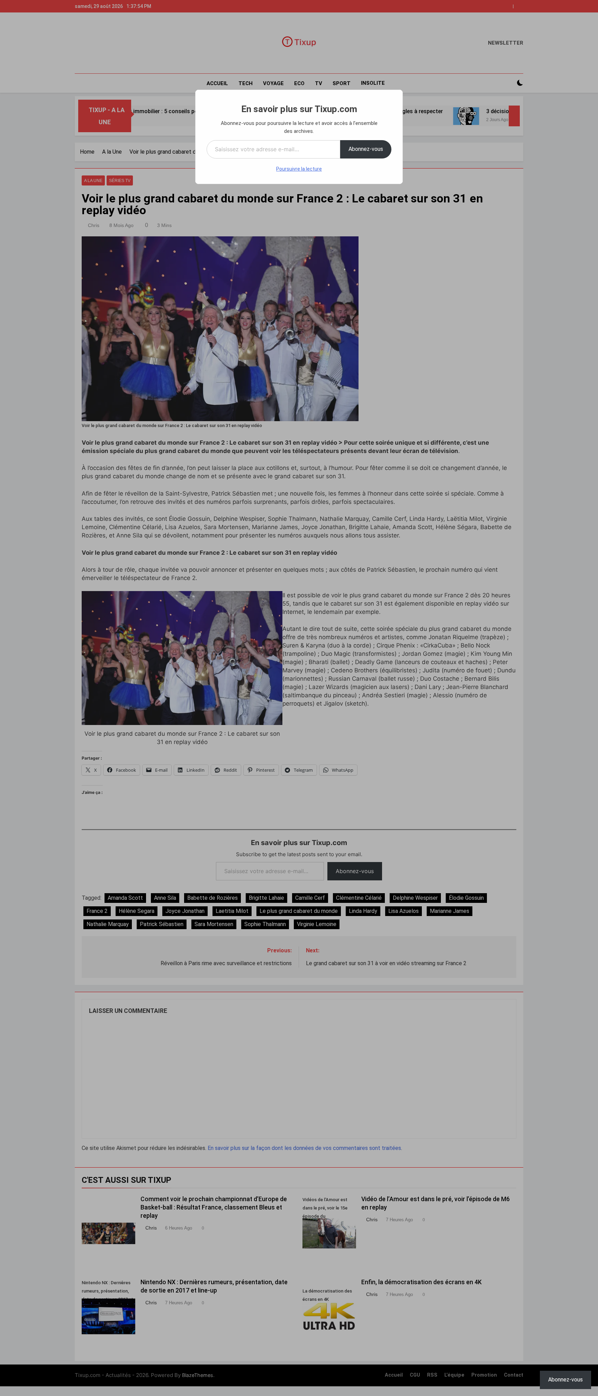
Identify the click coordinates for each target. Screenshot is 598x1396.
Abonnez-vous (365, 149)
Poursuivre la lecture (299, 169)
